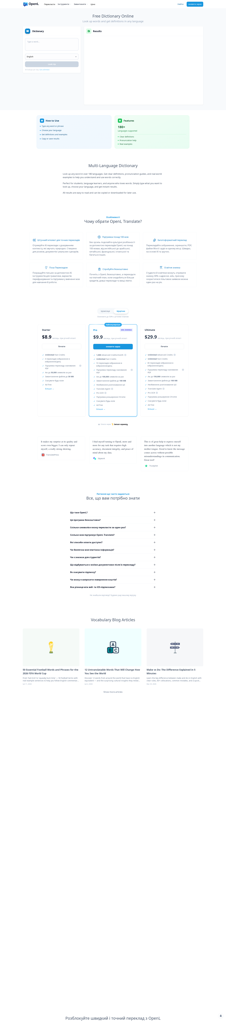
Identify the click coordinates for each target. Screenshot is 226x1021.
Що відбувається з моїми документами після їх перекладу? (102, 564)
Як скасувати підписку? (83, 572)
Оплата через (106, 424)
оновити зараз (195, 4)
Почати (61, 346)
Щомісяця (105, 311)
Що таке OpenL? (79, 512)
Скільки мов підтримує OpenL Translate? (92, 534)
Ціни (93, 4)
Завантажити (80, 4)
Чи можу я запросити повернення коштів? (93, 579)
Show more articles (113, 691)
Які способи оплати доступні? (86, 542)
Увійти (180, 4)
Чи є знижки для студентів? (85, 557)
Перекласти (49, 4)
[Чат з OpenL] (220, 1015)
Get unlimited (44, 70)
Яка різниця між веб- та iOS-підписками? (92, 587)
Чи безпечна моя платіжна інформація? (92, 549)
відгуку (133, 595)
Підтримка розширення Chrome (110, 397)
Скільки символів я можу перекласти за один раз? (98, 527)
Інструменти (63, 4)
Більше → (49, 388)
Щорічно (121, 311)
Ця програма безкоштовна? (85, 520)
